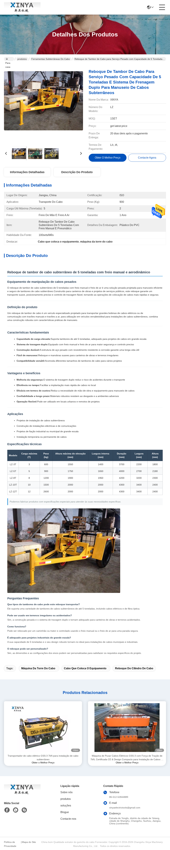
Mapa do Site (29, 842)
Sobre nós (66, 792)
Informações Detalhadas (27, 172)
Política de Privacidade (10, 844)
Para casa (9, 59)
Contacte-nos (68, 818)
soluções (65, 805)
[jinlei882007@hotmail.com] (24, 810)
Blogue (64, 812)
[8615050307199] (16, 810)
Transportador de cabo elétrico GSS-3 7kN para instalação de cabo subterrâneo (43, 757)
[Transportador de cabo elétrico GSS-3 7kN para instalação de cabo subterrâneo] (43, 727)
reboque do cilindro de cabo (134, 668)
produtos (22, 59)
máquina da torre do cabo (38, 668)
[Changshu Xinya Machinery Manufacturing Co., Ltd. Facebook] (7, 810)
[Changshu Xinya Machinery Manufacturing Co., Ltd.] (22, 7)
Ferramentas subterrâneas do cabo (50, 59)
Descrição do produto (77, 172)
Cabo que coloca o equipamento (85, 668)
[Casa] (22, 793)
